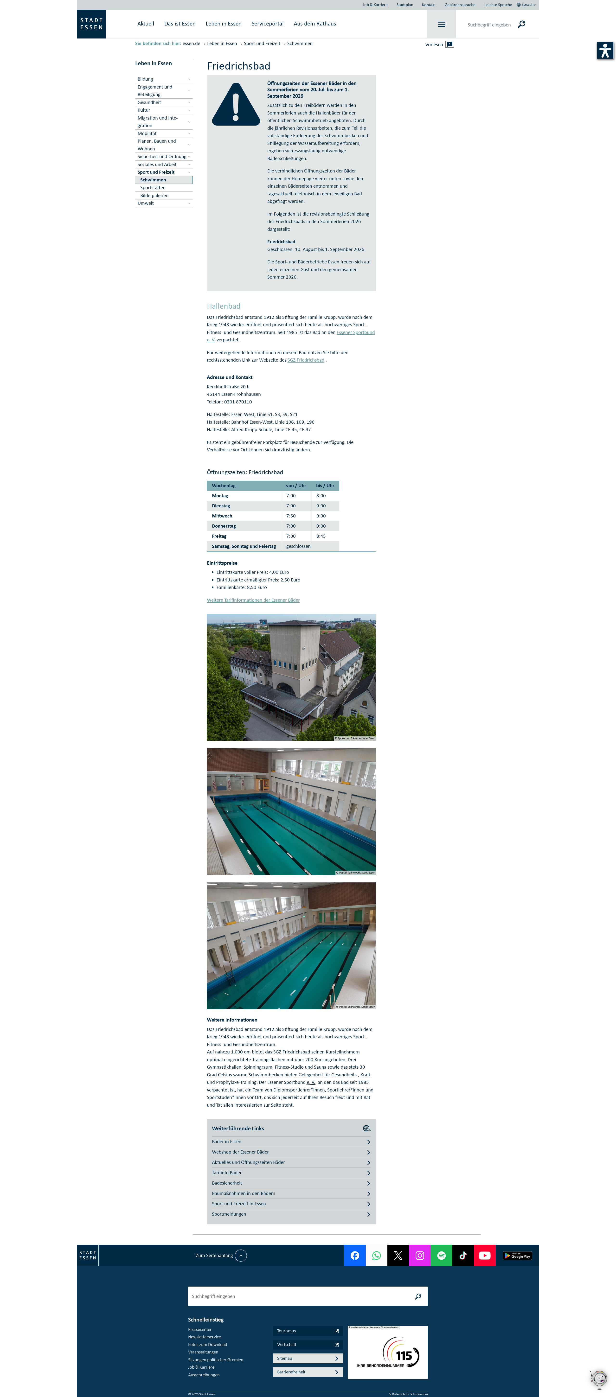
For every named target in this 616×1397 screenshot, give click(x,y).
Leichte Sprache (498, 4)
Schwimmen (300, 43)
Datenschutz (400, 1394)
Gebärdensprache (460, 4)
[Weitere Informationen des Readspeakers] (449, 44)
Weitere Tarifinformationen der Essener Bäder (253, 600)
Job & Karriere (375, 4)
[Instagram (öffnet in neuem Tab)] (420, 1255)
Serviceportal (268, 23)
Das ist (180, 23)
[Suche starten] (418, 1296)
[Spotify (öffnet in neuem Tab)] (441, 1255)
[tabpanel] (388, 1355)
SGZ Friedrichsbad (306, 360)
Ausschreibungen (204, 1375)
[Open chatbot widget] (599, 1380)
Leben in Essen (222, 43)
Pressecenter (200, 1329)
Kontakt (429, 4)
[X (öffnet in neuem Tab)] (398, 1255)
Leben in (224, 23)
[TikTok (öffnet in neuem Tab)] (463, 1255)
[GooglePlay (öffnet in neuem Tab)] (517, 1255)
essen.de (191, 43)
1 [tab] (351, 1348)
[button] (527, 4)
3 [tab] (351, 1364)
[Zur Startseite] (91, 23)
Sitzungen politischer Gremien (215, 1359)
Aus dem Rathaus (315, 23)
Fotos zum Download (207, 1344)
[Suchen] (521, 24)
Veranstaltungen (203, 1352)
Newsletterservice (204, 1337)
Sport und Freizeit (262, 43)
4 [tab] (351, 1371)
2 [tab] (351, 1356)
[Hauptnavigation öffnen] (441, 24)
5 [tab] (351, 1379)
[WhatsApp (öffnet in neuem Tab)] (376, 1255)
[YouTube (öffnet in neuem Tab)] (485, 1255)
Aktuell (145, 23)
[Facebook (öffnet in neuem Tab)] (355, 1255)
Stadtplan (405, 4)
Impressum (420, 1394)
